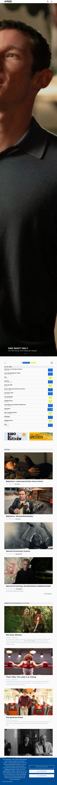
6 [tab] (31, 354)
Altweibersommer (8, 400)
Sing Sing (6, 381)
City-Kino (17, 484)
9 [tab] (41, 354)
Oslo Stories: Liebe (8, 392)
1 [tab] (16, 354)
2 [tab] (19, 354)
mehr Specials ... (48, 593)
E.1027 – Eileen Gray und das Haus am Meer (14, 388)
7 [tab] (35, 354)
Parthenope (7, 416)
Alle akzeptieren (41, 775)
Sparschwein (7, 408)
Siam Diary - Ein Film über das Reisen (13, 369)
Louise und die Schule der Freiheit (12, 373)
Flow (5, 377)
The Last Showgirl (8, 396)
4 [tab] (25, 354)
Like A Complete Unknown (10, 412)
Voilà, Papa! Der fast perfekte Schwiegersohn (15, 404)
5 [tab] (28, 354)
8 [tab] (38, 354)
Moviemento (19, 554)
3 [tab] (22, 354)
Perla (5, 424)
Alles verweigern (42, 771)
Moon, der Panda (8, 384)
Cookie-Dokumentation (8, 781)
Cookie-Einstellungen (42, 766)
